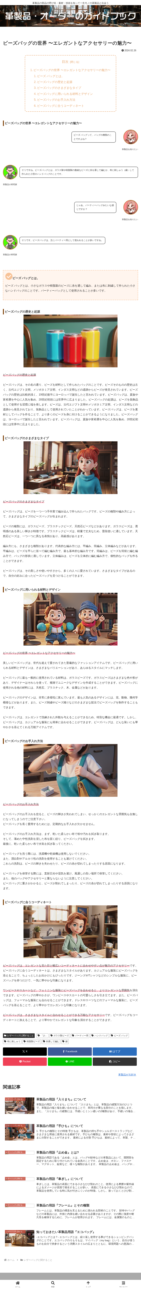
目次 (65, 62)
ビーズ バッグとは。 (50, 76)
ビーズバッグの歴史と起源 (54, 82)
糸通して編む (52, 1041)
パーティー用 (81, 1035)
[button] (115, 1062)
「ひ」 (44, 1035)
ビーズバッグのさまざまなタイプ (59, 87)
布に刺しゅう (13, 1041)
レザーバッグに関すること (20, 1035)
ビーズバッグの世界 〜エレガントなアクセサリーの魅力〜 (72, 70)
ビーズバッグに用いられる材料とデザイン (65, 93)
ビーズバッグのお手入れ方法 (56, 99)
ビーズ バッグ (121, 1035)
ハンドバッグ (101, 1035)
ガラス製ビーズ (61, 1035)
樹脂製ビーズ (33, 1041)
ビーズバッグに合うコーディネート (60, 105)
